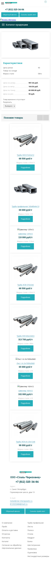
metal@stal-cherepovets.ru (21, 501)
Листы (30, 526)
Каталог (5, 541)
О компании (7, 523)
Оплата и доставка (10, 530)
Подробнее (25, 167)
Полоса (30, 530)
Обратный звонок (10, 14)
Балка (29, 541)
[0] (44, 3)
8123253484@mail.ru (18, 504)
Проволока (32, 549)
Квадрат (31, 537)
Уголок (30, 534)
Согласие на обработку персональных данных (11, 546)
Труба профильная (35, 523)
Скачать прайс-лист (28, 14)
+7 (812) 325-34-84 (14, 9)
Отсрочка (6, 534)
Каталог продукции (17, 24)
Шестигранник (33, 545)
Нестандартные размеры (38, 556)
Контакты (6, 537)
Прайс (4, 526)
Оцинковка (32, 552)
